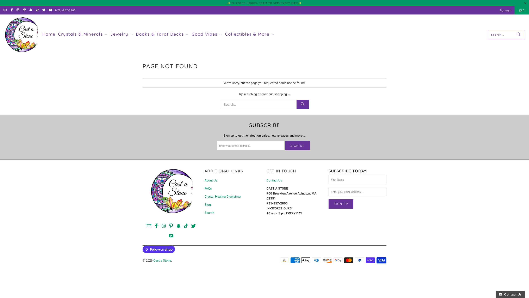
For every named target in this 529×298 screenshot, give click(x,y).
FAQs (208, 188)
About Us (211, 180)
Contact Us (274, 180)
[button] (83, 34)
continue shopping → (276, 94)
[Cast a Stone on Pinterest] (24, 10)
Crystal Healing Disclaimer (223, 196)
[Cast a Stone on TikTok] (37, 10)
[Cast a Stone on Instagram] (18, 10)
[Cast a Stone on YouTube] (50, 10)
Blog (208, 205)
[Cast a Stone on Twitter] (43, 10)
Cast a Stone (162, 260)
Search (209, 213)
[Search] (518, 34)
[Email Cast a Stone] (5, 10)
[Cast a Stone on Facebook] (11, 10)
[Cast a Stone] (21, 35)
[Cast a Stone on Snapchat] (30, 10)
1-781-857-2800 (65, 10)
